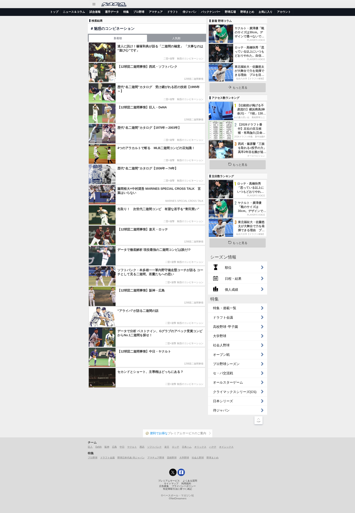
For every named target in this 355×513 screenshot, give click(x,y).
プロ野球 (138, 11)
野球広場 (230, 11)
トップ (54, 11)
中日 (122, 447)
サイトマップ (171, 483)
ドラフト (172, 11)
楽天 (166, 447)
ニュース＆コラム (74, 11)
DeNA (98, 447)
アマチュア (156, 11)
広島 (114, 447)
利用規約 (186, 483)
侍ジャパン (190, 11)
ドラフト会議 (107, 457)
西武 (142, 447)
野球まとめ (247, 11)
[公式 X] (173, 472)
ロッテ (175, 447)
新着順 (118, 38)
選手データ (112, 11)
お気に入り (266, 11)
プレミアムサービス (169, 481)
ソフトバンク (154, 447)
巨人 (90, 447)
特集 (126, 11)
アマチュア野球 (155, 457)
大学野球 (184, 457)
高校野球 (172, 457)
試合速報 (95, 11)
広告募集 (164, 486)
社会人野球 (198, 457)
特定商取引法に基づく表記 (177, 489)
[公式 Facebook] (181, 472)
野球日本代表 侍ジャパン (131, 457)
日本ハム (187, 447)
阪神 (106, 447)
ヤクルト (132, 447)
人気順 (176, 38)
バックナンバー (210, 11)
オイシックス (226, 447)
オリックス (200, 447)
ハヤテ (212, 447)
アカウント (284, 11)
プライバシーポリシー (184, 486)
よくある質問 (190, 481)
